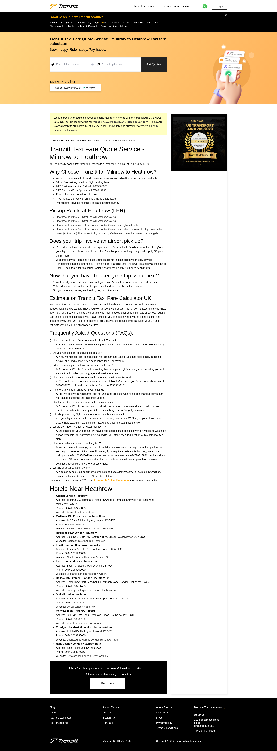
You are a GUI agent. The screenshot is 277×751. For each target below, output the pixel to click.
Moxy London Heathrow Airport (84, 623)
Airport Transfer (111, 707)
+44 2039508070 (139, 164)
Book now (107, 683)
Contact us (162, 712)
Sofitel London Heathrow (81, 606)
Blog (52, 707)
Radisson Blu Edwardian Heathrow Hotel (90, 528)
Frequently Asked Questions (111, 480)
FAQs (159, 717)
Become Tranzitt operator (176, 6)
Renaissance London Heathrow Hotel (88, 656)
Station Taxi (109, 717)
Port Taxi (108, 722)
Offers (53, 712)
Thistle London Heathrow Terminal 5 (87, 557)
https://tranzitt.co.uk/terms (100, 476)
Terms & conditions (167, 728)
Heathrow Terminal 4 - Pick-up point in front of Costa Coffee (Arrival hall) (97, 225)
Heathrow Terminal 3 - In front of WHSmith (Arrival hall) (87, 221)
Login (220, 6)
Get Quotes (153, 64)
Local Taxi (108, 712)
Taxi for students (59, 722)
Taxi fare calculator (60, 717)
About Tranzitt (164, 707)
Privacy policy (164, 722)
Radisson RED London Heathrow (86, 541)
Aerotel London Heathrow (81, 512)
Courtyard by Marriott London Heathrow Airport (93, 639)
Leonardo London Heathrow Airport (86, 573)
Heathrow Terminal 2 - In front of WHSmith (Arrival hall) (87, 217)
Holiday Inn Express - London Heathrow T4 (91, 590)
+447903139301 (98, 190)
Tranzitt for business (144, 6)
